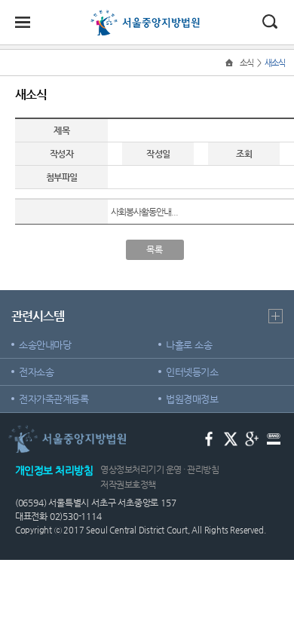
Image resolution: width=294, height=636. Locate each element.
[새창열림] (209, 437)
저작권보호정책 (128, 484)
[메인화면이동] (230, 63)
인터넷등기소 (192, 372)
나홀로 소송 (189, 344)
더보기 (275, 316)
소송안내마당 (45, 344)
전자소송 (36, 372)
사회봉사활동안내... (144, 211)
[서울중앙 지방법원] (147, 16)
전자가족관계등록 (53, 399)
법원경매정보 (192, 399)
